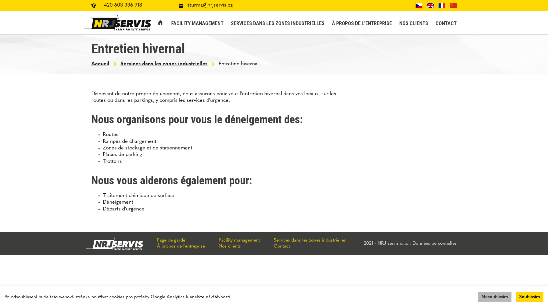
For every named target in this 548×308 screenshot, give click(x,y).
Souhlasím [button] (529, 297)
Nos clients (413, 23)
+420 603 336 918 (121, 5)
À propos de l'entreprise (362, 23)
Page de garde (160, 22)
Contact (446, 23)
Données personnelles (434, 243)
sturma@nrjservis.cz (210, 5)
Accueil (100, 64)
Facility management (197, 23)
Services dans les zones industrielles (278, 23)
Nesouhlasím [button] (494, 297)
